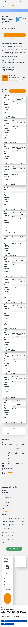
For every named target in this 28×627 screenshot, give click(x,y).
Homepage (10, 472)
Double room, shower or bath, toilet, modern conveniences (6, 102)
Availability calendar (12, 117)
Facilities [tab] (7, 428)
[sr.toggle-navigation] (4, 6)
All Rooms (15, 38)
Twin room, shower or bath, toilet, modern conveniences (6, 382)
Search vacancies (14, 35)
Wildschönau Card (13, 80)
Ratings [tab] (14, 428)
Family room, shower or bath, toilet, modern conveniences (6, 286)
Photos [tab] (7, 433)
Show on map (7, 30)
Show (4, 504)
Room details (9, 116)
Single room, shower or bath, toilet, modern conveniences (6, 194)
